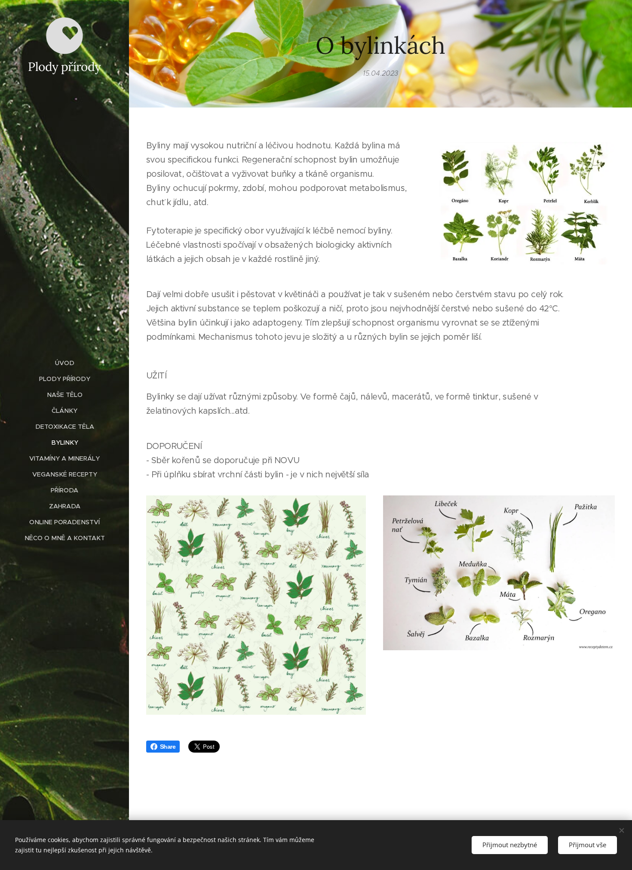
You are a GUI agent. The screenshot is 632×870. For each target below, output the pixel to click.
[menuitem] (64, 363)
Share (167, 746)
